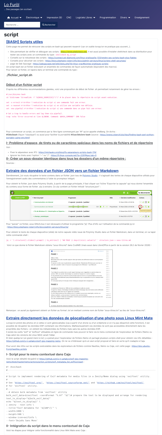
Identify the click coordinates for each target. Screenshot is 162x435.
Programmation (108, 17)
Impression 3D (54, 17)
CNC (68, 17)
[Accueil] (20, 18)
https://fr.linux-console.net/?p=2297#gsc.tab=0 (73, 155)
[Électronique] (40, 18)
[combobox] (22, 25)
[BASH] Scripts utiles (24, 42)
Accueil (14, 17)
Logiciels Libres (84, 17)
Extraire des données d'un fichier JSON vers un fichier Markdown (62, 171)
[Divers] (128, 18)
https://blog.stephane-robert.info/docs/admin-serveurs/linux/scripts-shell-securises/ (85, 60)
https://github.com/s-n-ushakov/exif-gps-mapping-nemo (33, 341)
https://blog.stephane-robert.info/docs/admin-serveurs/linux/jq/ (37, 227)
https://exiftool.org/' (29, 383)
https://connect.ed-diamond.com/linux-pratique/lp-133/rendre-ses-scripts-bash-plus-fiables (92, 57)
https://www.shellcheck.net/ (74, 51)
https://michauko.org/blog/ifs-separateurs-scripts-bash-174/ (67, 152)
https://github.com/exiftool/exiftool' (120, 383)
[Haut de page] (157, 430)
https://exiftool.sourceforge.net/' (68, 383)
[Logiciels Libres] (93, 18)
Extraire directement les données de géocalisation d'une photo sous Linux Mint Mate (79, 318)
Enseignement (142, 17)
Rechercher (50, 24)
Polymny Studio (90, 175)
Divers (123, 17)
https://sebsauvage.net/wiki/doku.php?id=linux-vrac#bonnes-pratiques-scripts (70, 63)
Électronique (32, 17)
